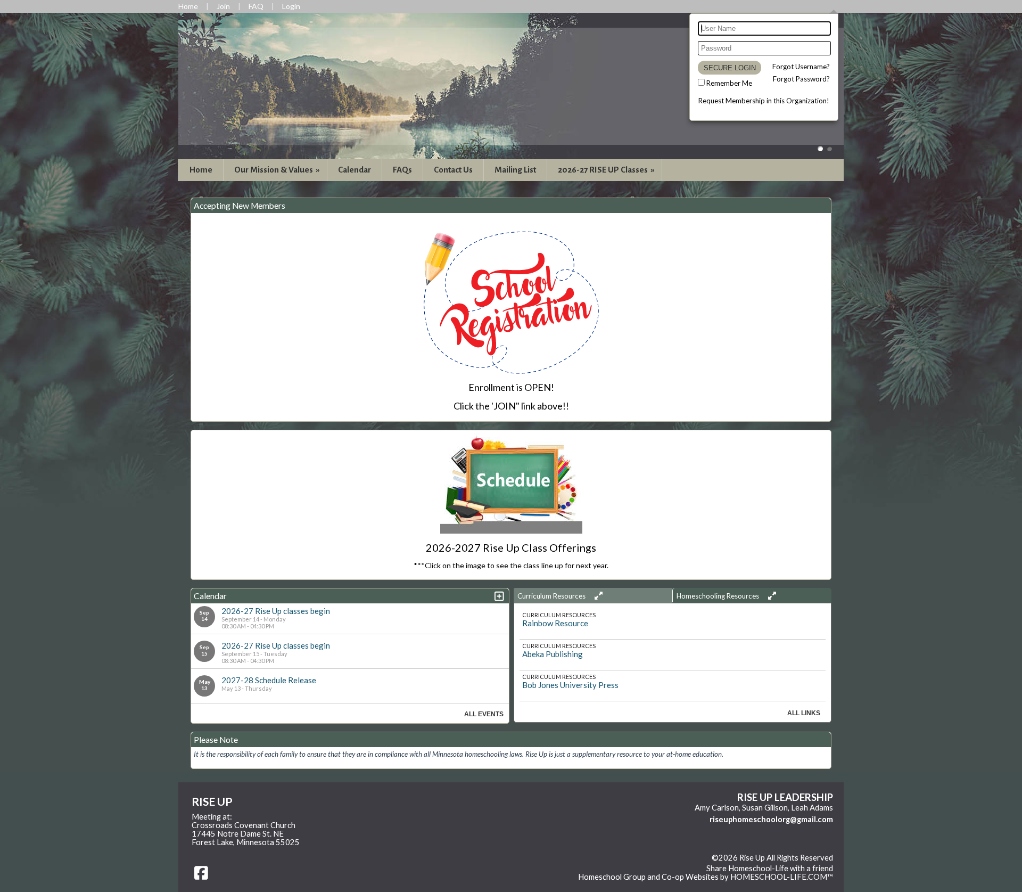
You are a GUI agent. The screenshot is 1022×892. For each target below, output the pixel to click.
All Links (803, 713)
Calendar (354, 169)
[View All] (597, 596)
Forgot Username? (801, 66)
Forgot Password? (801, 79)
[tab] (593, 595)
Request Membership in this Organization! (763, 100)
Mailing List (515, 169)
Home (200, 169)
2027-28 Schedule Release (268, 680)
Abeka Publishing (552, 654)
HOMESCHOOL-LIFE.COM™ (781, 876)
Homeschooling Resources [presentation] (719, 596)
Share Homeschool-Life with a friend (769, 868)
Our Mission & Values (278, 169)
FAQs (402, 169)
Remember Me (729, 83)
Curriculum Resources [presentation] (552, 596)
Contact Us (453, 169)
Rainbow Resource (555, 623)
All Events (484, 714)
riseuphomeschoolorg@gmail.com (771, 819)
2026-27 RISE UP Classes (607, 169)
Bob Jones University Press (570, 685)
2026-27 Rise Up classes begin (275, 611)
